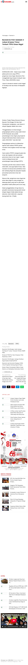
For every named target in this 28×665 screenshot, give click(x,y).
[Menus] (26, 1)
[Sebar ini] (4, 387)
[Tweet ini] (8, 387)
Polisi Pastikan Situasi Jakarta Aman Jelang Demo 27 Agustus (17, 419)
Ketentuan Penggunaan (13, 661)
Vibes (20, 661)
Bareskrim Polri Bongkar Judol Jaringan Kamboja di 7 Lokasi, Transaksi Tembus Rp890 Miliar (13, 351)
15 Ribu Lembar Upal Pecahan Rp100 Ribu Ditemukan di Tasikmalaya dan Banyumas (17, 412)
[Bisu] (23, 626)
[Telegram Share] (17, 387)
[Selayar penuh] (25, 626)
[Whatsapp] (22, 387)
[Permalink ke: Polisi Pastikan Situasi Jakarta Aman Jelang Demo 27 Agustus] (6, 419)
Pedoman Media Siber (18, 660)
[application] (14, 620)
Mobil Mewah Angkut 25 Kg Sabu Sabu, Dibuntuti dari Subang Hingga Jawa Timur (7, 378)
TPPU (17, 343)
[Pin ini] (13, 387)
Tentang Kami (4, 661)
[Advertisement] (14, 19)
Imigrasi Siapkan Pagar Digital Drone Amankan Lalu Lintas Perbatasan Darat (17, 400)
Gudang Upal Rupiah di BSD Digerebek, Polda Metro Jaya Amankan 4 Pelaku (17, 425)
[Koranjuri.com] (7, 1)
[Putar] (2, 626)
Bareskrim (11, 343)
